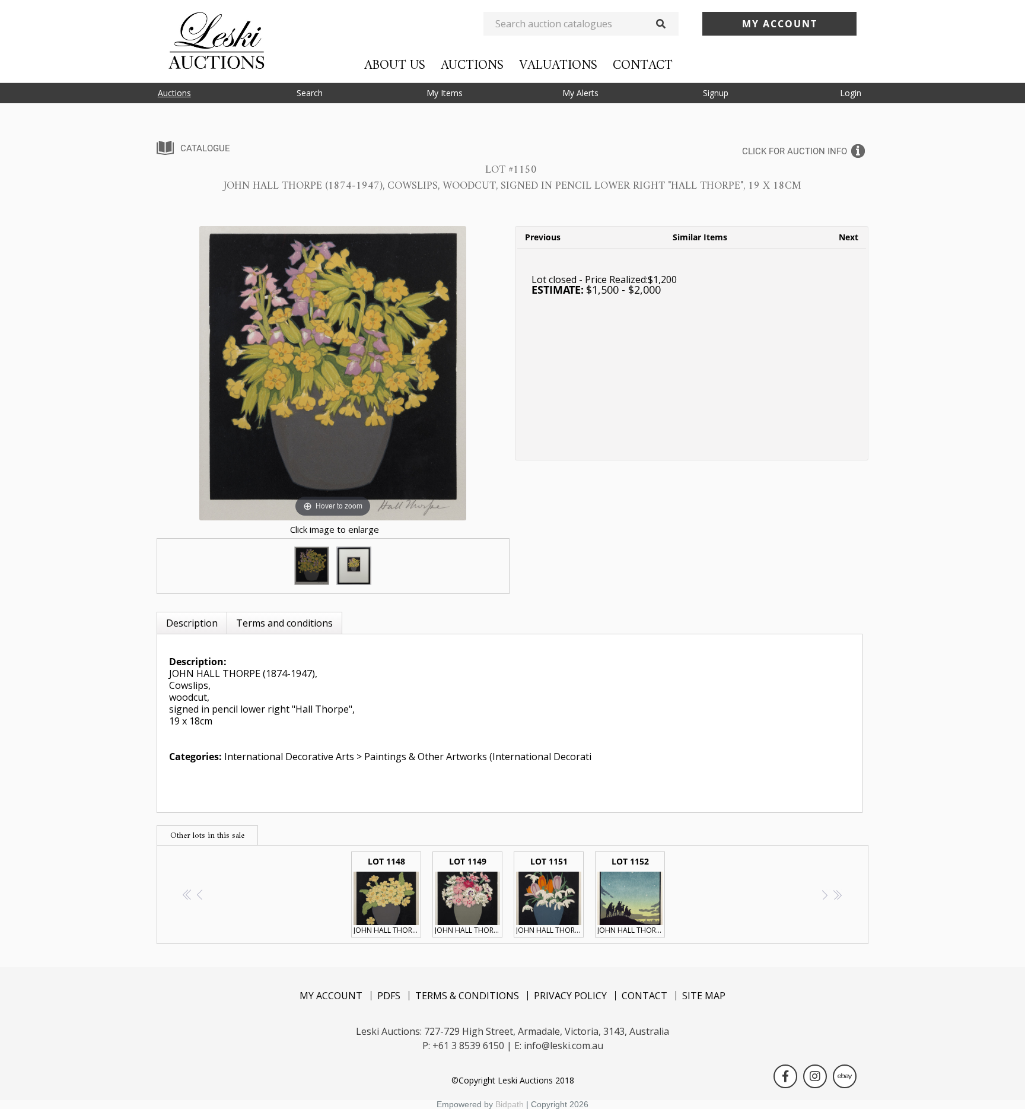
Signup (715, 92)
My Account (331, 995)
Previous (543, 237)
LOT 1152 (631, 895)
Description (192, 623)
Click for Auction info (794, 151)
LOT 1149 (468, 895)
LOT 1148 (387, 895)
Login (850, 92)
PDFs (388, 995)
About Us (394, 65)
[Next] (443, 373)
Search (310, 92)
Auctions (472, 65)
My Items (444, 92)
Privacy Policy (570, 995)
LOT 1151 (550, 895)
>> (837, 894)
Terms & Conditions (467, 995)
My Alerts (580, 92)
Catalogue (205, 148)
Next (848, 237)
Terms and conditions (284, 623)
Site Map (703, 995)
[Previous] (223, 373)
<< (188, 894)
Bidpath (509, 1104)
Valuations (558, 65)
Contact (643, 65)
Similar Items (700, 237)
